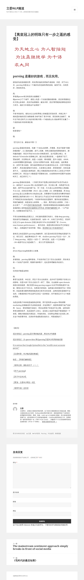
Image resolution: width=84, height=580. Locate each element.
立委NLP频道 (15, 8)
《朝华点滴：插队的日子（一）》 (26, 365)
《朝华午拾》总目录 (21, 388)
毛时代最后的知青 (35, 205)
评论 (15, 462)
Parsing (43, 433)
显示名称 (16, 492)
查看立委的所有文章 (48, 422)
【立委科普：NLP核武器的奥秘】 (26, 354)
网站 (14, 511)
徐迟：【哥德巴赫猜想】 (22, 359)
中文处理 (51, 433)
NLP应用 (37, 433)
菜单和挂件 (75, 12)
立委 (29, 433)
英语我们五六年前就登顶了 (53, 228)
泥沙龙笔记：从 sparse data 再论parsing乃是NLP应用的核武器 (38, 339)
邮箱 (14, 502)
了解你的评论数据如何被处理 (56, 525)
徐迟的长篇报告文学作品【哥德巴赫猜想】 (41, 208)
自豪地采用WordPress (20, 576)
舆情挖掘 (58, 433)
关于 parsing (20, 371)
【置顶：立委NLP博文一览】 (24, 382)
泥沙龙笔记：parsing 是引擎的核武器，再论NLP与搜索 (34, 334)
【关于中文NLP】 (20, 376)
